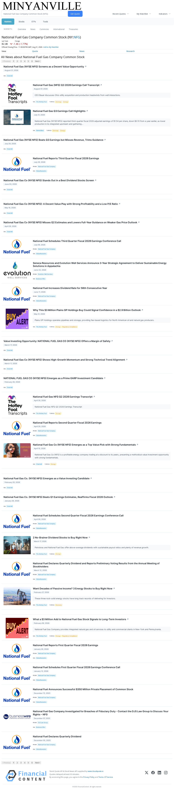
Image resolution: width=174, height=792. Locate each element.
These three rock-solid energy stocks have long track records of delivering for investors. (75, 598)
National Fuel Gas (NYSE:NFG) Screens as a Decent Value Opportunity (45, 66)
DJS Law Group (43, 722)
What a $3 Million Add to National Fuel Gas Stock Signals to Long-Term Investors (81, 619)
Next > (37, 61)
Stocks (21, 21)
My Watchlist (142, 14)
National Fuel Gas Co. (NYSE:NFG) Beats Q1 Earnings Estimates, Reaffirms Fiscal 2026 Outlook (59, 497)
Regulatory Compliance (69, 327)
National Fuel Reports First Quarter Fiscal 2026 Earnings (65, 645)
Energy (65, 102)
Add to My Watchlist (50, 47)
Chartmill (9, 76)
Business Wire (40, 279)
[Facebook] (153, 776)
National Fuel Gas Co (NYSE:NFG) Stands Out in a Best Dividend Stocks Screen (50, 180)
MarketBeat (40, 130)
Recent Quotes (119, 14)
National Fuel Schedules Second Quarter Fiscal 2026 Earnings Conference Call (78, 515)
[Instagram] (166, 776)
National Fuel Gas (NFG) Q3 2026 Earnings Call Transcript (67, 85)
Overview (22, 29)
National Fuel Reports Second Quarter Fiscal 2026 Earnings (67, 422)
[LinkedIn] (159, 776)
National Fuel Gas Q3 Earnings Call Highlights (60, 111)
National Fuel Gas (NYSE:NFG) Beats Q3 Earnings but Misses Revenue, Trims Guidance (55, 139)
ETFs (34, 21)
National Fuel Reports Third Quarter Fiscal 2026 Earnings (66, 158)
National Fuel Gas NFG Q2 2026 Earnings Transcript (64, 396)
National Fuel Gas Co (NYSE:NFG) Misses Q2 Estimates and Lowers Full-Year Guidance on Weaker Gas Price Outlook (72, 222)
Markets (8, 21)
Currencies (44, 29)
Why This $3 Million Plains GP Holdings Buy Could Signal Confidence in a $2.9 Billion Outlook (88, 310)
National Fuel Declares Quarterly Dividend (57, 736)
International (58, 29)
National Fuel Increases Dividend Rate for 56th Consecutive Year (70, 288)
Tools (45, 21)
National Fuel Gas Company (46, 166)
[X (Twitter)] (146, 776)
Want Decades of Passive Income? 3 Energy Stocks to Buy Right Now (74, 588)
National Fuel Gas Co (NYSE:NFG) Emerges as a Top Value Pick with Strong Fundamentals (85, 444)
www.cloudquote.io (95, 771)
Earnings (58, 102)
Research (130, 51)
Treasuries (73, 29)
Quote (35, 51)
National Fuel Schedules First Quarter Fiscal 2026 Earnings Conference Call (76, 667)
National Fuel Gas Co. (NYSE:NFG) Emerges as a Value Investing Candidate (48, 478)
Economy (59, 605)
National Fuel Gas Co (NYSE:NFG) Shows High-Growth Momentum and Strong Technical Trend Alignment (66, 359)
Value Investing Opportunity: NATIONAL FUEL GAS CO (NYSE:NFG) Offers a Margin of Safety (58, 341)
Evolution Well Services (45, 274)
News (32, 29)
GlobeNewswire (41, 171)
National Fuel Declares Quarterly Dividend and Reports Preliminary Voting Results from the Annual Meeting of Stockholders (96, 565)
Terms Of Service (106, 777)
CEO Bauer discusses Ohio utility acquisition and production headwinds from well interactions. (78, 95)
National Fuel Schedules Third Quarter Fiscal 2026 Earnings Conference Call (77, 241)
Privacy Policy (88, 777)
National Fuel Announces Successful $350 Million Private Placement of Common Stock (83, 689)
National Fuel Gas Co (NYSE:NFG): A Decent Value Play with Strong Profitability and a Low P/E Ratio (62, 203)
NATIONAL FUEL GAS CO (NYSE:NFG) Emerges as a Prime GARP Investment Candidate (55, 378)
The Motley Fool (41, 102)
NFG (77, 37)
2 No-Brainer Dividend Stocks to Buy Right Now (61, 537)
